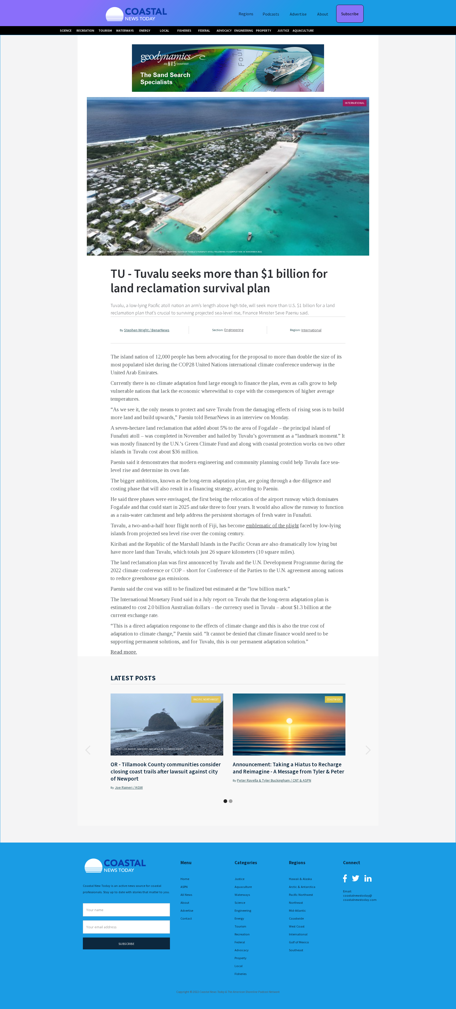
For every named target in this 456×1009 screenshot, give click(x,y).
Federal (240, 942)
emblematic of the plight (272, 525)
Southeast (296, 950)
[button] (88, 750)
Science (240, 903)
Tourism (240, 926)
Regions (246, 13)
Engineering (233, 330)
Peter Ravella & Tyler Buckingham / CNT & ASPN (274, 780)
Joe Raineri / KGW (129, 787)
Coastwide (334, 699)
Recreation (242, 934)
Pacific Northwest (206, 699)
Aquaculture (243, 887)
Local (239, 966)
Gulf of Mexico (299, 942)
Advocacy (242, 950)
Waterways (242, 895)
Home (184, 879)
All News (186, 895)
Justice (239, 879)
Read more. (124, 652)
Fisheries (240, 974)
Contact (186, 918)
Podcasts (271, 14)
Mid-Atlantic (297, 910)
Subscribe (350, 13)
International (355, 103)
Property (240, 958)
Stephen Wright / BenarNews (146, 330)
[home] (137, 13)
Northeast (296, 903)
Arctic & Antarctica (302, 887)
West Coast (297, 926)
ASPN (184, 887)
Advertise (298, 14)
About (322, 14)
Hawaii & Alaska (300, 879)
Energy (239, 918)
